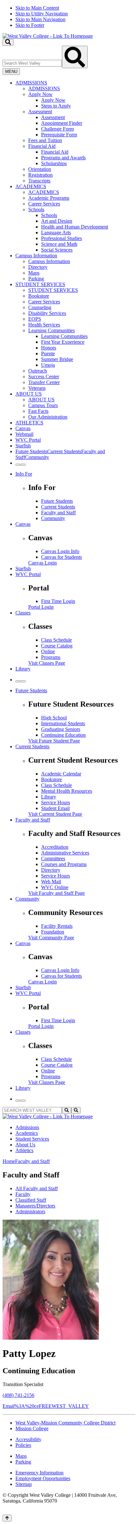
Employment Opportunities (42, 1478)
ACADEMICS (30, 186)
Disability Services (47, 313)
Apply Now (40, 94)
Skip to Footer (29, 25)
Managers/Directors (35, 1205)
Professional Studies (61, 238)
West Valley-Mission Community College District (65, 1422)
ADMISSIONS (31, 82)
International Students (63, 723)
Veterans (37, 388)
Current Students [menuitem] (64, 451)
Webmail (24, 434)
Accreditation (54, 847)
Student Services (32, 1139)
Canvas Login (42, 562)
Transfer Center (44, 382)
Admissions (27, 1127)
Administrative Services (65, 852)
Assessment (40, 111)
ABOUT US (28, 394)
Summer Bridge (57, 359)
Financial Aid (42, 146)
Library (22, 668)
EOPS (34, 319)
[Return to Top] (7, 1518)
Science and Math (59, 244)
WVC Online (54, 887)
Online (48, 651)
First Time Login (58, 601)
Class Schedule (56, 640)
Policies (23, 1445)
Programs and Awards (63, 157)
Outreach (37, 370)
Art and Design (56, 221)
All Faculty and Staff (36, 1188)
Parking (36, 278)
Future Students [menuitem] (31, 451)
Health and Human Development (74, 226)
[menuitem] (75, 132)
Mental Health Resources (66, 791)
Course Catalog (57, 645)
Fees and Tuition (45, 140)
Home (9, 1161)
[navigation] (69, 16)
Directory (37, 267)
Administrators (30, 1211)
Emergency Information (39, 1472)
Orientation (39, 169)
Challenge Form (57, 129)
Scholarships (54, 163)
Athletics (24, 1150)
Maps (33, 273)
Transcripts (39, 180)
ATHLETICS (29, 422)
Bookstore (38, 296)
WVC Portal (28, 440)
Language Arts (56, 232)
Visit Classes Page (46, 663)
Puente (48, 353)
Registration (40, 175)
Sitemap (23, 1484)
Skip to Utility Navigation (41, 13)
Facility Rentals (57, 926)
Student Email (55, 808)
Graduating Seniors (60, 729)
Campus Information (36, 255)
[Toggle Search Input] (8, 42)
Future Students (57, 501)
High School (54, 717)
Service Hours (55, 802)
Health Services (44, 324)
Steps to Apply (56, 105)
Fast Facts (38, 411)
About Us (25, 1144)
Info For (23, 474)
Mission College (31, 1428)
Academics (26, 1133)
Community (53, 518)
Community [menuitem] (37, 457)
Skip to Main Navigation (40, 19)
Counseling (39, 307)
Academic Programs (48, 198)
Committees (53, 858)
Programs (50, 657)
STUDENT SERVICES (40, 284)
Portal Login (41, 607)
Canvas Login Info (60, 551)
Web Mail (51, 881)
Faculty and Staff (58, 512)
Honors (48, 347)
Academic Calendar (61, 773)
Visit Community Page (51, 937)
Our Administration (47, 417)
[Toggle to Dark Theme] (23, 465)
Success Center (43, 376)
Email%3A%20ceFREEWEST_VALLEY (46, 1406)
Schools (36, 209)
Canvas (22, 428)
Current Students (58, 506)
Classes (22, 612)
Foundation (52, 931)
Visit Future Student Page (54, 740)
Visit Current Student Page (55, 814)
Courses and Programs (64, 864)
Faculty (22, 1194)
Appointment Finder (61, 123)
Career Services (44, 203)
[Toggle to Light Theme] (18, 465)
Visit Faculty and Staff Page (56, 893)
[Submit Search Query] (75, 57)
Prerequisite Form (59, 134)
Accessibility (28, 1439)
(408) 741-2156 (18, 1395)
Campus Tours (43, 405)
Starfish (23, 445)
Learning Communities (51, 330)
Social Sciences (57, 250)
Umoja (48, 365)
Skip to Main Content (37, 8)
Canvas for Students (61, 557)
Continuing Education (63, 735)
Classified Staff (30, 1200)
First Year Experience (62, 342)
